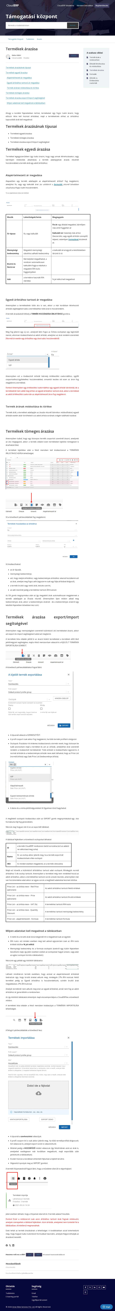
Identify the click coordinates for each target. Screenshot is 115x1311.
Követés (73, 56)
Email (34, 1293)
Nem (38, 1255)
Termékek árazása (97, 70)
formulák (58, 184)
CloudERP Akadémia (65, 5)
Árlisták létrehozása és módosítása (97, 65)
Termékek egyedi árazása (16, 72)
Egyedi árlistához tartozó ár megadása (23, 83)
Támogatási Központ (15, 39)
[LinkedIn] (13, 1245)
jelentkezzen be (27, 1273)
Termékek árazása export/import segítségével (25, 98)
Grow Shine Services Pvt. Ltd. (23, 1307)
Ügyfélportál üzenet (39, 1300)
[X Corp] (10, 1245)
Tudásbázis (30, 39)
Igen (29, 1255)
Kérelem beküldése (85, 5)
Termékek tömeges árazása (17, 93)
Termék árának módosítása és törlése (23, 88)
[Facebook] (7, 1245)
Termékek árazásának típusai (18, 67)
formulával (73, 239)
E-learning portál (12, 1296)
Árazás (39, 39)
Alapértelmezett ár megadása (19, 77)
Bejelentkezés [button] (102, 5)
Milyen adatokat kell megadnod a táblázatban (26, 103)
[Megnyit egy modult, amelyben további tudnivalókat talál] (106, 1307)
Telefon (35, 1296)
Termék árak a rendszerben (95, 58)
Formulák (93, 74)
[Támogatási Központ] (12, 7)
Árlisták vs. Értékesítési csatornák (94, 80)
